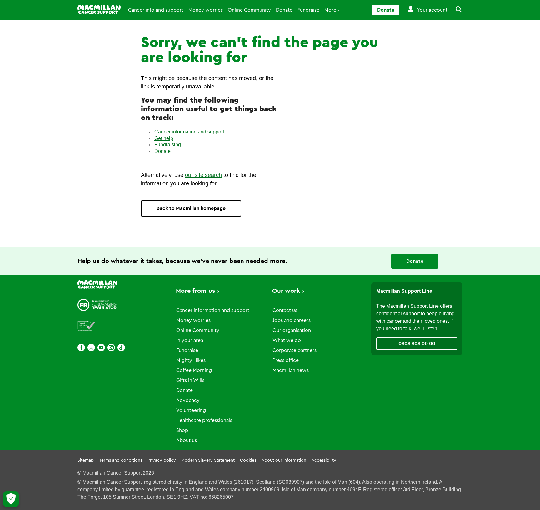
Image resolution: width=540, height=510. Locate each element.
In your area (189, 340)
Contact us (284, 310)
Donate (284, 10)
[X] (91, 347)
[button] (455, 10)
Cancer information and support (189, 131)
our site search (203, 175)
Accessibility (324, 460)
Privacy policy (162, 460)
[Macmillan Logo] (99, 9)
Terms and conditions (120, 460)
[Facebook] (81, 347)
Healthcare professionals (204, 420)
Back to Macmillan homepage (191, 208)
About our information (284, 460)
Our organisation (291, 330)
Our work (286, 291)
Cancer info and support (155, 10)
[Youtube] (101, 347)
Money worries (205, 10)
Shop (182, 430)
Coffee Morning (194, 370)
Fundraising (167, 144)
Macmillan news (290, 370)
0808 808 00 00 (416, 343)
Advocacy (188, 400)
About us (186, 440)
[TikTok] (121, 347)
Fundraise (308, 10)
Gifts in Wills (190, 380)
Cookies (248, 460)
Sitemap (86, 460)
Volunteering (191, 410)
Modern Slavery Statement (208, 460)
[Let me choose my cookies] (11, 499)
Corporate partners (294, 350)
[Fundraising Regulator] (97, 305)
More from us (195, 291)
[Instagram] (111, 347)
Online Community (249, 10)
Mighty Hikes (191, 360)
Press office (285, 360)
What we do (286, 340)
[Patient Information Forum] (87, 326)
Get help (163, 138)
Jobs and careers (291, 320)
